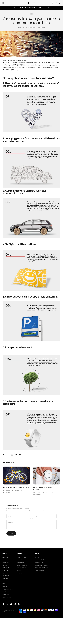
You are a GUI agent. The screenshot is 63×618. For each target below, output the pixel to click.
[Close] (58, 592)
